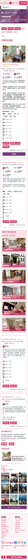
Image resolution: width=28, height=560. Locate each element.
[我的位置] (3, 557)
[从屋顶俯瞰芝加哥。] (23, 488)
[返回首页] (6, 3)
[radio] (3, 67)
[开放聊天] (17, 3)
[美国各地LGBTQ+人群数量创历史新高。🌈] (14, 478)
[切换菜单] (1, 3)
